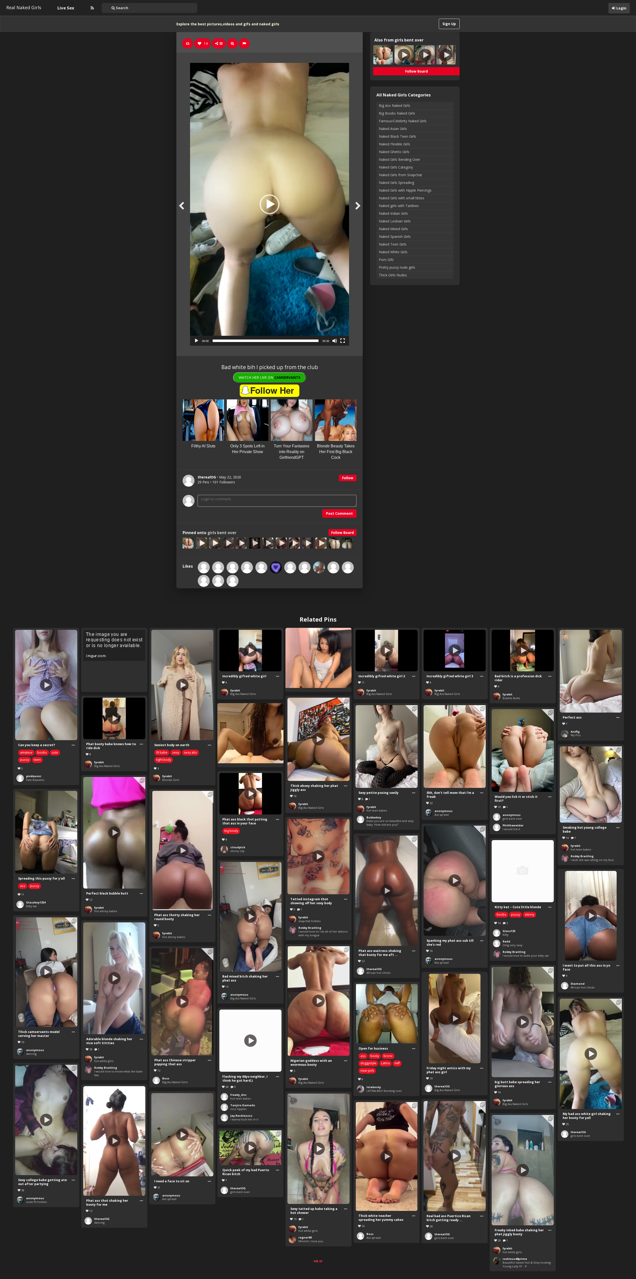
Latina (385, 1063)
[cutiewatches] (305, 567)
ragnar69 (305, 1237)
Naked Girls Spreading (396, 182)
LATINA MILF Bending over (384, 1091)
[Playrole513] (348, 567)
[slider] (265, 341)
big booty (231, 831)
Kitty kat (31, 906)
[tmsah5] (232, 581)
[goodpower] (204, 567)
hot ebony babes (105, 911)
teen (37, 760)
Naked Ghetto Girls (394, 151)
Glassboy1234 (35, 902)
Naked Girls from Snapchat (400, 174)
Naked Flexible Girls (394, 144)
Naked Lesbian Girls (395, 221)
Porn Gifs (386, 259)
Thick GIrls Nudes (393, 275)
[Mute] (334, 340)
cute (55, 752)
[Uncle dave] (333, 567)
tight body (163, 760)
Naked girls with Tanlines (399, 205)
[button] (269, 204)
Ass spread (442, 814)
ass (22, 886)
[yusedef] (204, 581)
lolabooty (373, 1087)
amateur (26, 752)
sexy (175, 752)
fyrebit (167, 776)
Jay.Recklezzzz (241, 1115)
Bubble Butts (511, 698)
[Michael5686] (218, 581)
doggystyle (368, 1063)
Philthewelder (513, 825)
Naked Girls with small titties (401, 198)
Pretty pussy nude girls (397, 267)
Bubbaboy (373, 817)
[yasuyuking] (290, 567)
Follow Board (342, 532)
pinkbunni (33, 776)
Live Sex (65, 8)
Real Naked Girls (23, 7)
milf (397, 1063)
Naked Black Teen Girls (397, 136)
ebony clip (237, 851)
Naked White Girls (393, 252)
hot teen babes (376, 810)
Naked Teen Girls (392, 244)
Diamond (578, 983)
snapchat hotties (309, 921)
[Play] (196, 340)
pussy (24, 760)
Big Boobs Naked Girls (397, 113)
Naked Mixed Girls (393, 228)
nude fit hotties (36, 1202)
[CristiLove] (319, 567)
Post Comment (339, 513)
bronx (388, 1056)
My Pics (576, 735)
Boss (165, 1078)
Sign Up (449, 23)
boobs (42, 752)
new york (367, 1070)
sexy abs (190, 752)
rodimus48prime (515, 1259)
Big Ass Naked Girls (394, 105)
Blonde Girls (170, 780)
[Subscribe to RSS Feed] (91, 8)
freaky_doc (238, 1095)
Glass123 (509, 931)
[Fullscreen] (342, 340)
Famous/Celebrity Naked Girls (403, 121)
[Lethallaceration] (218, 567)
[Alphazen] (232, 567)
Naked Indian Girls (393, 213)
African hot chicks (378, 973)
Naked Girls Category (396, 167)
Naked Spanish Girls (395, 236)
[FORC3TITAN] (261, 567)
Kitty (506, 935)
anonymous (443, 811)
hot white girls (103, 1061)
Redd (506, 941)
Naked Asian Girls (393, 128)
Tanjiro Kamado (242, 1105)
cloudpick (237, 847)
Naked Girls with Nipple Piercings (405, 190)
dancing (31, 1054)
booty (374, 1056)
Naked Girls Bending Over (399, 159)
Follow (347, 477)
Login (621, 8)
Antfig (575, 731)
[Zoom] (232, 43)
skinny (529, 914)
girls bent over (222, 532)
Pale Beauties (35, 780)
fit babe (161, 752)
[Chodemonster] (247, 567)
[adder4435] (276, 567)
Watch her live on (269, 377)
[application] (269, 204)
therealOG (374, 969)
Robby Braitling (582, 856)
